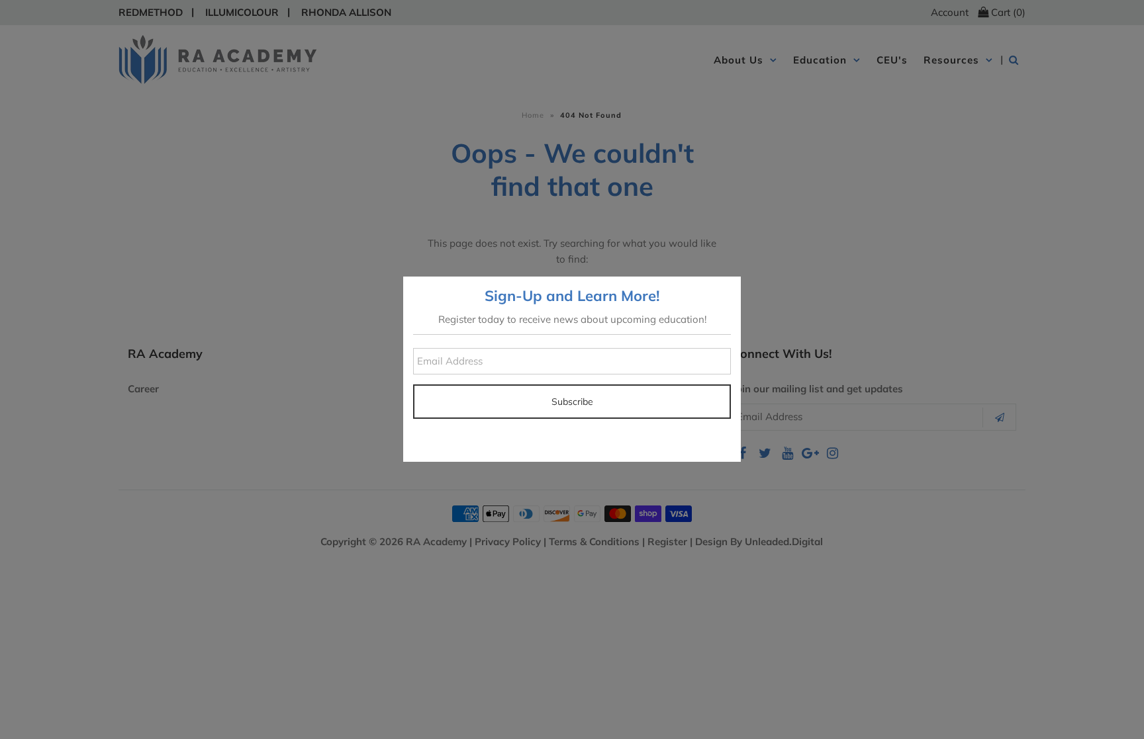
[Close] (728, 290)
